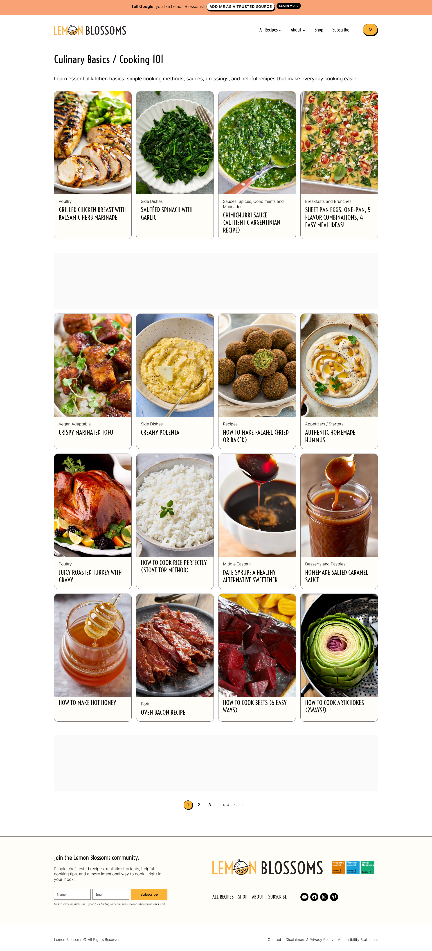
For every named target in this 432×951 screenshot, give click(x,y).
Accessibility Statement (358, 940)
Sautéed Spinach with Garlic (167, 214)
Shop (243, 897)
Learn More (288, 5)
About (258, 897)
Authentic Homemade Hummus (330, 437)
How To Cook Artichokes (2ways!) (334, 707)
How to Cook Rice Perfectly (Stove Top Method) (174, 567)
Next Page (233, 804)
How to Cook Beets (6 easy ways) (255, 707)
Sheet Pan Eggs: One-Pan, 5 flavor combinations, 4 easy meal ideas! (338, 217)
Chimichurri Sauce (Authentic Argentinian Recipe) (251, 223)
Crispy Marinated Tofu (86, 433)
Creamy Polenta (160, 433)
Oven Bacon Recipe (163, 713)
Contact (274, 940)
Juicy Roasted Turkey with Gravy (90, 577)
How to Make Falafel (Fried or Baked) (256, 437)
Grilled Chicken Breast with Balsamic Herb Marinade (92, 214)
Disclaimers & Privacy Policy (309, 940)
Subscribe (149, 894)
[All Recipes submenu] (280, 30)
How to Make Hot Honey (87, 703)
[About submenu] (304, 30)
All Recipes (223, 897)
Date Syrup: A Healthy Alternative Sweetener (250, 577)
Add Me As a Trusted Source (240, 6)
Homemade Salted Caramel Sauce (336, 577)
